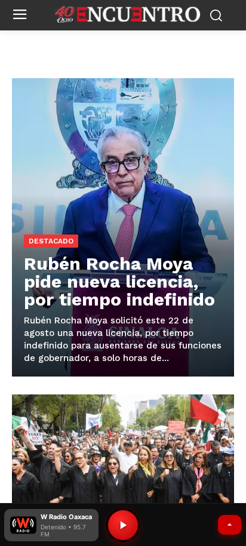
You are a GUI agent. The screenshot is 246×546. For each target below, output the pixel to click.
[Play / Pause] (123, 525)
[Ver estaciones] (229, 525)
